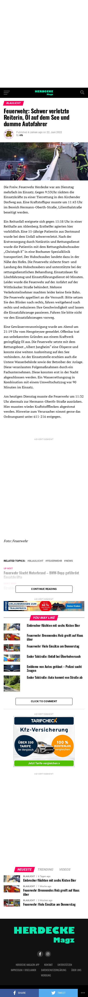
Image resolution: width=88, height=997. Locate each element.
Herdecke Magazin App (27, 965)
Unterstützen (65, 965)
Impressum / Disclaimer (23, 970)
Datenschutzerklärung (53, 970)
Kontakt (48, 965)
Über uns (76, 970)
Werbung (46, 975)
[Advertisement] (44, 44)
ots (21, 135)
